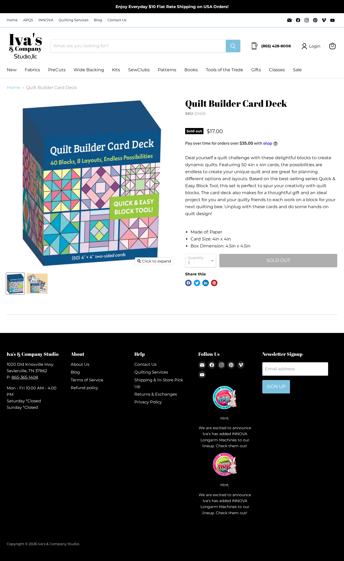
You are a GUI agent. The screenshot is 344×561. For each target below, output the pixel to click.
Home (12, 20)
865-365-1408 (25, 377)
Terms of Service (87, 379)
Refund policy (84, 387)
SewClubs (139, 69)
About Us (80, 364)
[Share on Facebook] (188, 283)
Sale (297, 69)
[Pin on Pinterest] (214, 283)
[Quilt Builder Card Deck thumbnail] (15, 283)
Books (191, 69)
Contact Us (117, 20)
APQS (28, 20)
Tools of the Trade (224, 69)
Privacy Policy (148, 401)
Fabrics (32, 69)
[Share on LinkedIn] (205, 283)
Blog (98, 20)
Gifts (256, 69)
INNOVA (45, 20)
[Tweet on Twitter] (197, 283)
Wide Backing (89, 69)
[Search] (233, 46)
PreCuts (57, 69)
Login (314, 46)
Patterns (167, 69)
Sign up (276, 386)
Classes (277, 69)
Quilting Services (73, 20)
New (12, 69)
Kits (116, 69)
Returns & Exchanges (155, 394)
